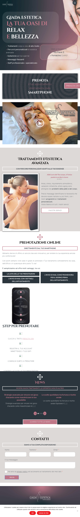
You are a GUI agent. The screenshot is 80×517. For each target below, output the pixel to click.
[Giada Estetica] (7, 4)
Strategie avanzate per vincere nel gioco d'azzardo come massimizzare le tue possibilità (21, 397)
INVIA (12, 477)
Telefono (33, 450)
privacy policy (22, 472)
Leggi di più (43, 513)
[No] (77, 511)
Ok (33, 513)
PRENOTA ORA (28, 339)
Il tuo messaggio (11, 460)
